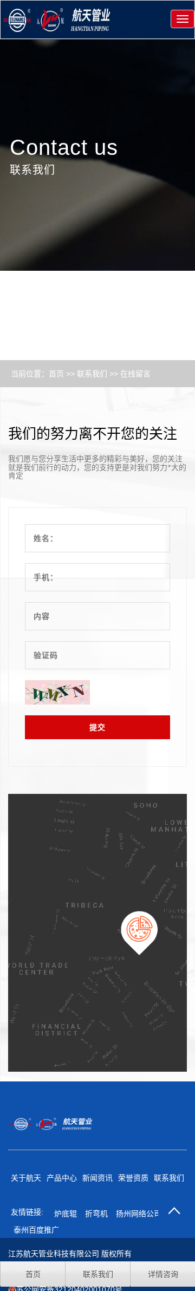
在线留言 (135, 373)
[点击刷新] (57, 692)
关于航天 (26, 1177)
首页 (56, 373)
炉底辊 (65, 1213)
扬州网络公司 (138, 1213)
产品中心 (62, 1177)
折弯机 (96, 1213)
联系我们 (92, 373)
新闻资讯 (97, 1177)
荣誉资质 (133, 1177)
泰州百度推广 (36, 1229)
